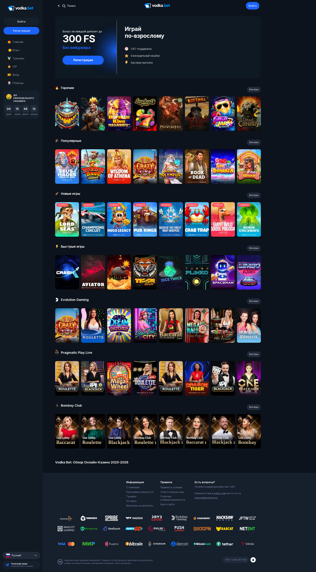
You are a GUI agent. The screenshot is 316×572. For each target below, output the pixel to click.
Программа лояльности (139, 492)
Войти (253, 5)
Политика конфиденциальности (172, 498)
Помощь (18, 83)
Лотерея (131, 501)
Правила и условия (171, 487)
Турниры (18, 58)
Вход (16, 74)
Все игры (253, 89)
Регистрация (21, 30)
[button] (21, 555)
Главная (18, 42)
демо (67, 122)
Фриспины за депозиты (139, 505)
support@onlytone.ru (206, 497)
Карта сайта (167, 504)
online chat (220, 493)
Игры (14, 50)
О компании (133, 487)
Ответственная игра (172, 492)
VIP (15, 66)
